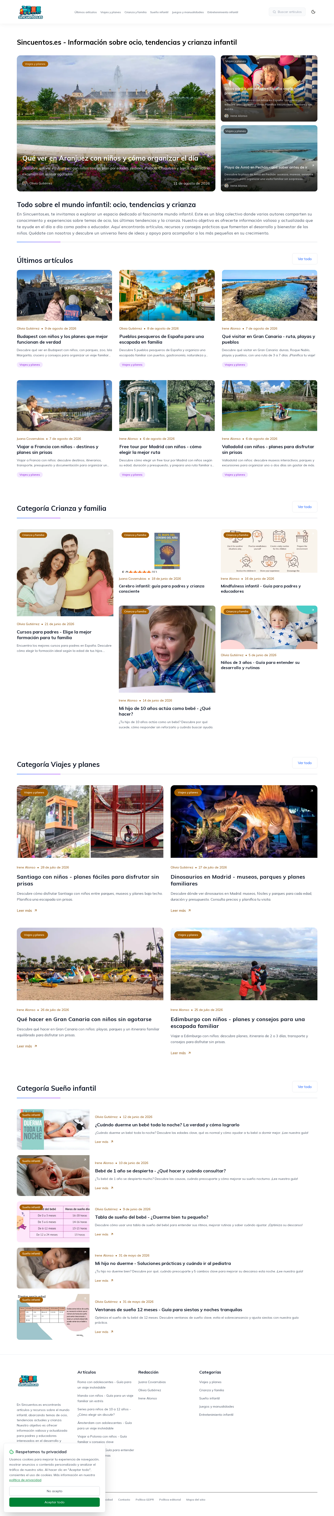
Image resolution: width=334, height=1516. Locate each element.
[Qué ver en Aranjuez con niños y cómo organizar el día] (116, 123)
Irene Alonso (231, 328)
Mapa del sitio (195, 1499)
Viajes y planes (110, 12)
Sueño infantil (159, 12)
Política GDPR (145, 1499)
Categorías (210, 1372)
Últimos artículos (86, 12)
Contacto (124, 1499)
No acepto (54, 1491)
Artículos (86, 1372)
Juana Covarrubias (30, 439)
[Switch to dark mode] (313, 12)
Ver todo (305, 259)
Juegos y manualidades (188, 12)
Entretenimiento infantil (222, 12)
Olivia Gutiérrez (28, 328)
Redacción (148, 1372)
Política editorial (170, 1499)
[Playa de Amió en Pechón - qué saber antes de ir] (269, 158)
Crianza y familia (136, 12)
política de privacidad (25, 1480)
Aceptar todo (55, 1502)
